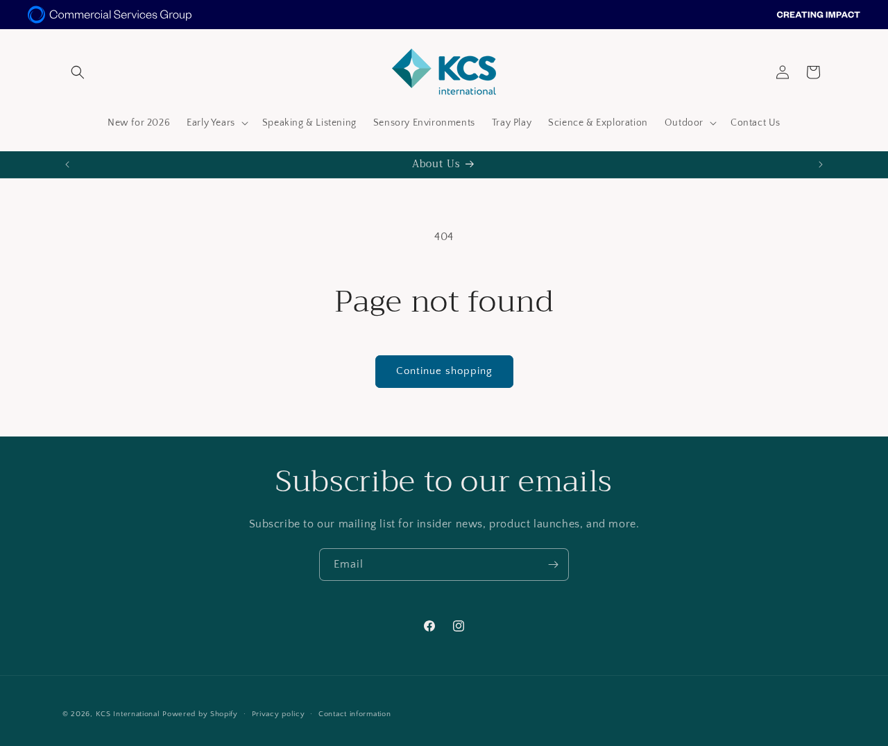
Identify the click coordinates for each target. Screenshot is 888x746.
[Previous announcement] (67, 164)
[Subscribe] (553, 564)
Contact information (354, 713)
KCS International (128, 714)
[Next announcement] (820, 164)
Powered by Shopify (200, 714)
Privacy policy (278, 713)
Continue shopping (444, 371)
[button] (77, 72)
